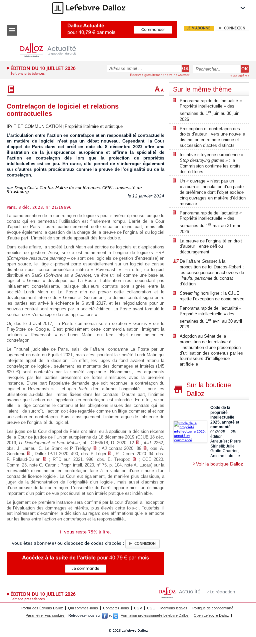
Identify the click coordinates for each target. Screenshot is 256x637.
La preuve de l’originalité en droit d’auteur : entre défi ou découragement (211, 246)
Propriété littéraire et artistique (94, 126)
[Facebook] (105, 615)
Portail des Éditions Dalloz (42, 608)
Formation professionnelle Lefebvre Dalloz (155, 615)
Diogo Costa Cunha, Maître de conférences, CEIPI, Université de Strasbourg (74, 189)
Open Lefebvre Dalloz (211, 615)
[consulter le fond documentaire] (138, 442)
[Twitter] (115, 615)
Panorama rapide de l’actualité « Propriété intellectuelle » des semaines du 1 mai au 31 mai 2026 (211, 222)
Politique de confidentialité (212, 608)
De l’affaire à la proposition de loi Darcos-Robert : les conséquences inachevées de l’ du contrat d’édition (212, 272)
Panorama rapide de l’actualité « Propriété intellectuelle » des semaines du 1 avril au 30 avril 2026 (211, 317)
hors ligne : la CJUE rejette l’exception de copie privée (212, 296)
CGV (138, 608)
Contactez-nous (116, 608)
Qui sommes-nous (83, 608)
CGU (151, 608)
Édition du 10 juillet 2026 (43, 68)
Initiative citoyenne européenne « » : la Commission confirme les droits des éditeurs (212, 163)
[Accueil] (53, 50)
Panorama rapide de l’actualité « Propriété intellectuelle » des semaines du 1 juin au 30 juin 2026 (211, 110)
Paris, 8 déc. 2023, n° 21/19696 (39, 207)
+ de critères (239, 76)
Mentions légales (173, 608)
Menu (12, 30)
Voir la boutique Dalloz (219, 464)
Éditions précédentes (27, 73)
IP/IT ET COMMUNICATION (34, 126)
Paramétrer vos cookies (45, 615)
